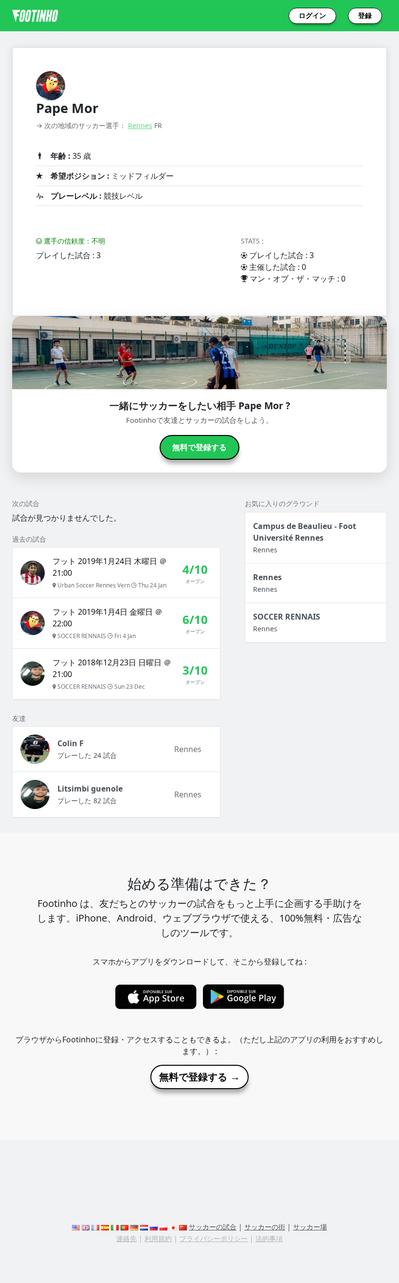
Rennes (140, 125)
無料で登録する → (199, 1077)
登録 (365, 15)
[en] (76, 1226)
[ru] (154, 1226)
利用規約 (158, 1238)
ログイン (312, 15)
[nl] (144, 1226)
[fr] (95, 1226)
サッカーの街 (264, 1226)
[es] (105, 1226)
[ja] (173, 1226)
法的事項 (269, 1238)
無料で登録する (199, 447)
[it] (115, 1226)
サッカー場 (310, 1226)
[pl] (163, 1226)
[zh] (183, 1226)
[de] (134, 1226)
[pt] (124, 1226)
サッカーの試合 (212, 1226)
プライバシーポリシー (214, 1238)
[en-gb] (86, 1226)
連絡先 (126, 1238)
